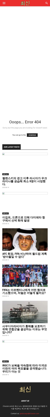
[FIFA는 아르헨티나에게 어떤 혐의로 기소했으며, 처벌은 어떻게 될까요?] (25, 276)
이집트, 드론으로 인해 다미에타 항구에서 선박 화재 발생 (23, 219)
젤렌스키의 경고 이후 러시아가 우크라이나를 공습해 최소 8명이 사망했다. (24, 181)
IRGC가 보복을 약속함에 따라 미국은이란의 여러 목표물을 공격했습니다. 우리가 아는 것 (24, 368)
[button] (46, 3)
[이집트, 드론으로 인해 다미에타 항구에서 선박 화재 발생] (25, 203)
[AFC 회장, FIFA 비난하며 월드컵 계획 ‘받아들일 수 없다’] (25, 239)
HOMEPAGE (32, 135)
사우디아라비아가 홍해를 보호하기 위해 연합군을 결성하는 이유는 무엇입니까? (24, 329)
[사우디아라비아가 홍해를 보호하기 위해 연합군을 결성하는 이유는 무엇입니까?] (25, 312)
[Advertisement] (25, 35)
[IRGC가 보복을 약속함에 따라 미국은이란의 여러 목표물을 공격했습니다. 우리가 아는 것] (25, 351)
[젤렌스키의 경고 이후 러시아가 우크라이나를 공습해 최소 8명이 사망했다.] (25, 164)
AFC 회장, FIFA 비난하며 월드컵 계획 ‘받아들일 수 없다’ (24, 255)
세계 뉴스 (5, 174)
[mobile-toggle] (4, 3)
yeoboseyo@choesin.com (29, 413)
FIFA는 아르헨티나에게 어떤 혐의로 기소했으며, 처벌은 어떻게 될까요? (24, 291)
